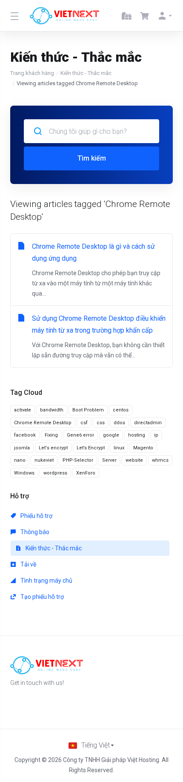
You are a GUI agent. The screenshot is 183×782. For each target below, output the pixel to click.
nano (20, 460)
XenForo (85, 473)
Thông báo (34, 532)
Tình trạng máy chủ (45, 580)
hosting (136, 435)
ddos (119, 423)
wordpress (55, 473)
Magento (143, 448)
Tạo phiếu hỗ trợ (41, 596)
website (134, 460)
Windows (24, 473)
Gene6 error (80, 435)
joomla (22, 448)
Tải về (27, 564)
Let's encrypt (53, 448)
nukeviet (44, 460)
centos (121, 410)
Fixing (51, 435)
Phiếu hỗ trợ (35, 515)
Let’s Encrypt (91, 448)
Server (109, 460)
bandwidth (51, 410)
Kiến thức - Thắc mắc (86, 73)
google (111, 435)
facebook (25, 435)
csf (84, 423)
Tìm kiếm (91, 158)
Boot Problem (88, 410)
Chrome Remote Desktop (42, 423)
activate (22, 410)
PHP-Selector (78, 460)
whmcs (160, 460)
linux (119, 448)
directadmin (148, 423)
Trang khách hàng (32, 73)
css (101, 423)
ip (156, 435)
